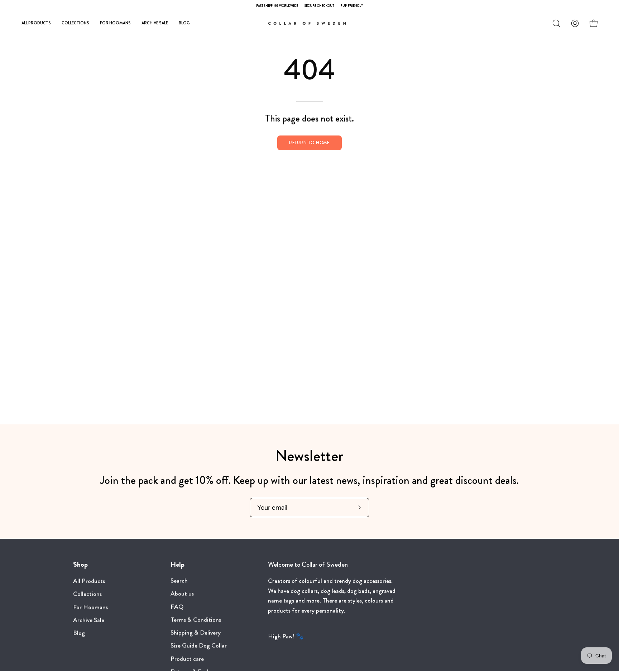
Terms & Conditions (196, 619)
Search (179, 580)
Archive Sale (88, 619)
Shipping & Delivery (196, 632)
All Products (89, 580)
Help (177, 564)
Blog (79, 632)
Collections (87, 593)
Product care (187, 659)
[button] (556, 23)
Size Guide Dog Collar (199, 646)
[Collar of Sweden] (309, 23)
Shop (80, 564)
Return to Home (309, 142)
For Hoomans (90, 607)
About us (182, 593)
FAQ (177, 607)
